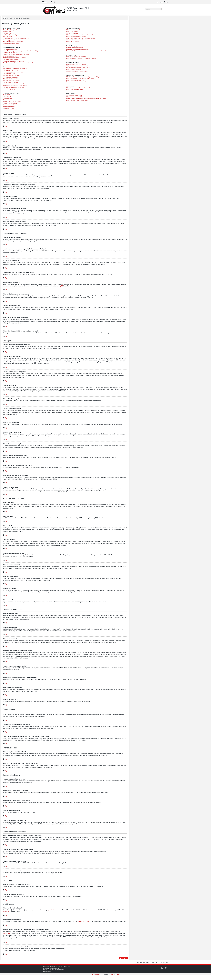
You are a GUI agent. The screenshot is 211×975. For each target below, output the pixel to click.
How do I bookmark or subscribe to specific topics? (80, 78)
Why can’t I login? (7, 36)
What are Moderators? (72, 31)
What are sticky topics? (9, 105)
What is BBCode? (7, 94)
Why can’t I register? (8, 33)
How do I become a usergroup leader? (76, 36)
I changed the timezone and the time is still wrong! (16, 54)
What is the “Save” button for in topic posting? (15, 85)
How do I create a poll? (9, 73)
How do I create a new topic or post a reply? (14, 68)
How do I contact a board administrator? (77, 100)
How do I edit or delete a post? (11, 70)
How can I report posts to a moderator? (13, 84)
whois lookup (7, 933)
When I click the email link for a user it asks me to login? (18, 62)
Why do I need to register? (10, 30)
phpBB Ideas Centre (83, 921)
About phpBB (7, 912)
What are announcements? (10, 103)
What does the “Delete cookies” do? (12, 43)
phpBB (61, 286)
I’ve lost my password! (9, 40)
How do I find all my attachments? (75, 89)
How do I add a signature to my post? (13, 72)
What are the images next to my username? (14, 57)
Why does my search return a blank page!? (77, 67)
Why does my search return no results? (77, 66)
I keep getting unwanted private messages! (77, 49)
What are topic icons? (9, 108)
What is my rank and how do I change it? (14, 61)
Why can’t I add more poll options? (12, 75)
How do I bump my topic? (9, 89)
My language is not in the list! (10, 56)
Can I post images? (8, 100)
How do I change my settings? (11, 49)
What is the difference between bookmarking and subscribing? (82, 77)
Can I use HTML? (7, 96)
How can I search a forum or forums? (76, 64)
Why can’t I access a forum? (10, 78)
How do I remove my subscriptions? (76, 82)
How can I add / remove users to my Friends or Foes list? (81, 58)
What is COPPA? (7, 31)
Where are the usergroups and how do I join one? (79, 35)
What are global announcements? (12, 101)
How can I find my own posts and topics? (77, 71)
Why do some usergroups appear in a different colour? (80, 38)
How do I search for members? (74, 69)
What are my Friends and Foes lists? (76, 56)
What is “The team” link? (72, 41)
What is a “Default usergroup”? (74, 40)
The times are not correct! (10, 52)
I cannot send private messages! (75, 47)
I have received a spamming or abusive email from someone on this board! (86, 51)
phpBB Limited (52, 910)
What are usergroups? (72, 33)
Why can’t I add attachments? (11, 80)
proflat (47, 968)
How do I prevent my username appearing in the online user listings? (21, 51)
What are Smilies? (8, 98)
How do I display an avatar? (10, 59)
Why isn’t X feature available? (74, 97)
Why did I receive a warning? (10, 82)
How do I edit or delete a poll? (11, 77)
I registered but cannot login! (10, 35)
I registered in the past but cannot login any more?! (16, 38)
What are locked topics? (9, 106)
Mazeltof (54, 968)
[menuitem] (53, 2)
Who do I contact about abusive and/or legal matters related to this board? (86, 98)
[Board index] (54, 10)
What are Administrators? (73, 30)
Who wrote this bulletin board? (74, 95)
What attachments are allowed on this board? (78, 87)
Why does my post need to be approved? (14, 87)
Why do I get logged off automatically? (13, 41)
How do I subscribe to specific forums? (76, 80)
